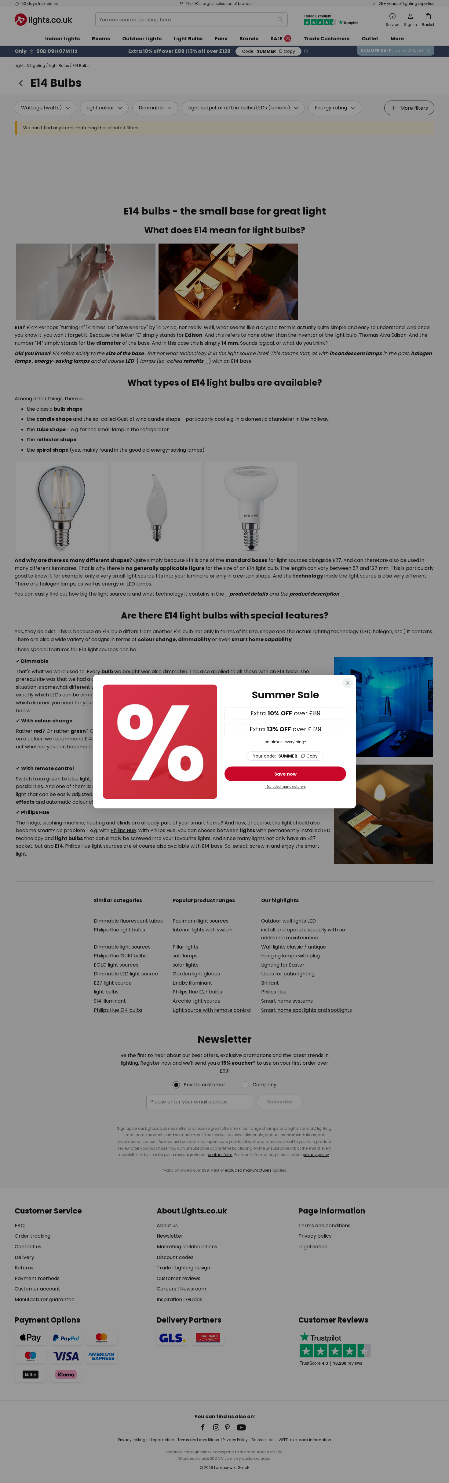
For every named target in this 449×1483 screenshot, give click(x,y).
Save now (285, 774)
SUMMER (285, 756)
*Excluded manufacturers (285, 787)
